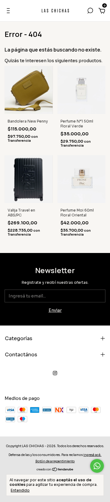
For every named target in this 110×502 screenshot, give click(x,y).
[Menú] (9, 11)
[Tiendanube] (55, 470)
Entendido (20, 490)
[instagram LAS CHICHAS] (55, 373)
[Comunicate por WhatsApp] (97, 466)
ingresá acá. (92, 455)
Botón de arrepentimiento (55, 461)
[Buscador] (90, 11)
